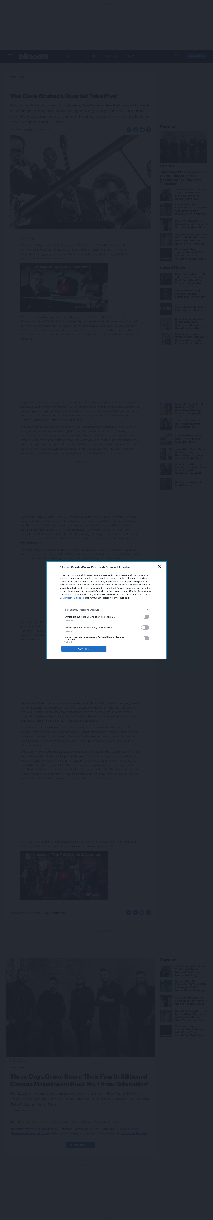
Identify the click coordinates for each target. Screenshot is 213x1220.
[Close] (160, 567)
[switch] (145, 617)
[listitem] (106, 609)
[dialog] (106, 610)
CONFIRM (84, 649)
